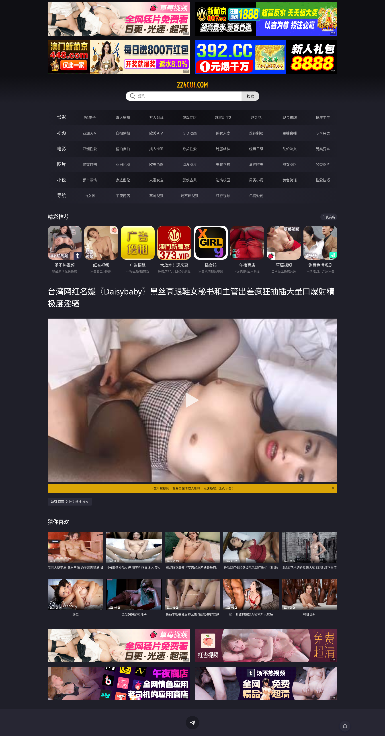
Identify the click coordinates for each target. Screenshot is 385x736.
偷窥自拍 (90, 164)
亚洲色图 (123, 164)
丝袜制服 (256, 133)
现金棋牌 (290, 117)
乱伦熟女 (290, 148)
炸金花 (256, 117)
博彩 (61, 117)
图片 (61, 164)
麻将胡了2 (223, 117)
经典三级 (256, 148)
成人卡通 (156, 148)
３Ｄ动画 (189, 133)
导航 (61, 196)
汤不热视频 (190, 195)
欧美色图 (156, 164)
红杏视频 (223, 195)
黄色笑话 (290, 180)
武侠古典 (189, 180)
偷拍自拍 (123, 148)
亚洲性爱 (90, 148)
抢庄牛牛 (323, 117)
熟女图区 (290, 164)
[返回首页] (345, 726)
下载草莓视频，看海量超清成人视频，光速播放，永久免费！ (192, 488)
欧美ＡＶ (156, 133)
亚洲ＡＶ (90, 133)
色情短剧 (256, 195)
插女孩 (89, 195)
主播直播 (290, 133)
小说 (61, 180)
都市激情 (90, 180)
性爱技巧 (323, 180)
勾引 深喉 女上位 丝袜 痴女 (70, 502)
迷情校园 (223, 180)
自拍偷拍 (123, 133)
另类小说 (256, 180)
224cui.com (192, 84)
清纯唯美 (256, 164)
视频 (61, 133)
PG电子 (90, 117)
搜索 (250, 96)
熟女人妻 (223, 133)
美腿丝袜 (223, 164)
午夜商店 (123, 195)
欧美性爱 (189, 148)
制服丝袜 (223, 148)
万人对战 (156, 117)
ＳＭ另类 (323, 133)
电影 (61, 149)
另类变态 (323, 148)
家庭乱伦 (123, 180)
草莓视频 (156, 195)
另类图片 (323, 164)
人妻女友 (156, 180)
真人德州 (123, 117)
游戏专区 (189, 117)
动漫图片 (189, 164)
